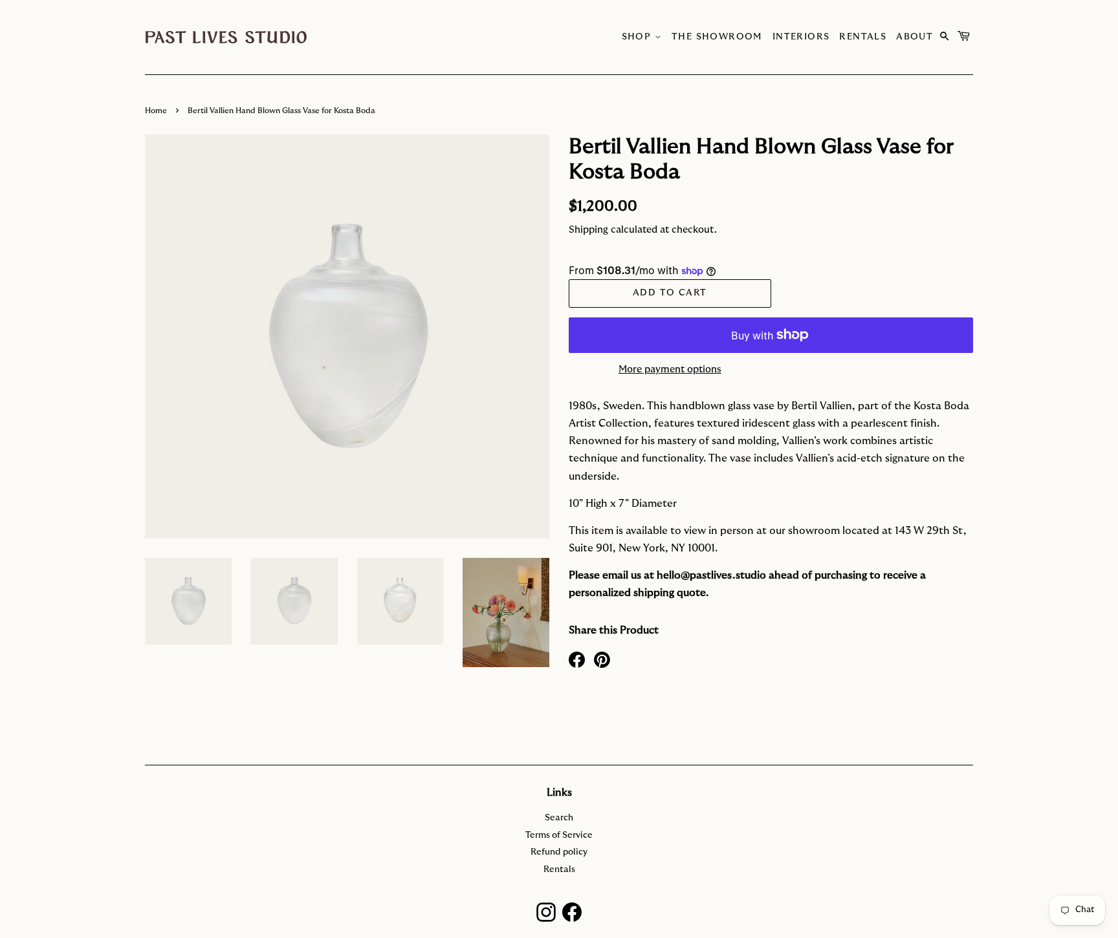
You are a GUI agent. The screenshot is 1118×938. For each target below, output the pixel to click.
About (914, 36)
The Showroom (717, 36)
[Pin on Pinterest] (602, 659)
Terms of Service (559, 835)
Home (156, 110)
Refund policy (559, 852)
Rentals (862, 36)
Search (559, 817)
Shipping (588, 230)
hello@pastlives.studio (711, 575)
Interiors (801, 36)
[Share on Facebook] (577, 659)
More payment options (670, 369)
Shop (638, 36)
